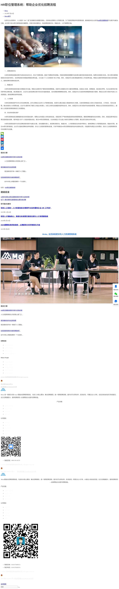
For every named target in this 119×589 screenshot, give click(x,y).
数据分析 (7, 411)
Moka (6, 10)
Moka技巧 (7, 16)
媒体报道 (7, 431)
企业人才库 (8, 408)
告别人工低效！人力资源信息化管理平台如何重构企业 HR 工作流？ (26, 208)
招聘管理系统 (9, 345)
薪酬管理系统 (9, 367)
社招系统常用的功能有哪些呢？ (10, 177)
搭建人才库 (8, 350)
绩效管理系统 (9, 364)
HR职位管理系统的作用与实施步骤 (11, 157)
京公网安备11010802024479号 (9, 387)
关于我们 (7, 422)
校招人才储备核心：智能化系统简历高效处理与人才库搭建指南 (24, 216)
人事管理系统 (9, 362)
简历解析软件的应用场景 (8, 167)
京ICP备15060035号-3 (7, 384)
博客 (6, 433)
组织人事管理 (9, 370)
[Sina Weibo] (59, 139)
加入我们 (7, 428)
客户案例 (7, 425)
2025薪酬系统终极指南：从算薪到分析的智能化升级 (20, 225)
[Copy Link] (59, 145)
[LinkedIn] (59, 142)
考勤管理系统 (9, 373)
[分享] (59, 148)
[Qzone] (59, 136)
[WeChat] (59, 133)
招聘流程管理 (9, 348)
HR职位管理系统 (103, 20)
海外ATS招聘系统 (10, 353)
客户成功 (7, 414)
